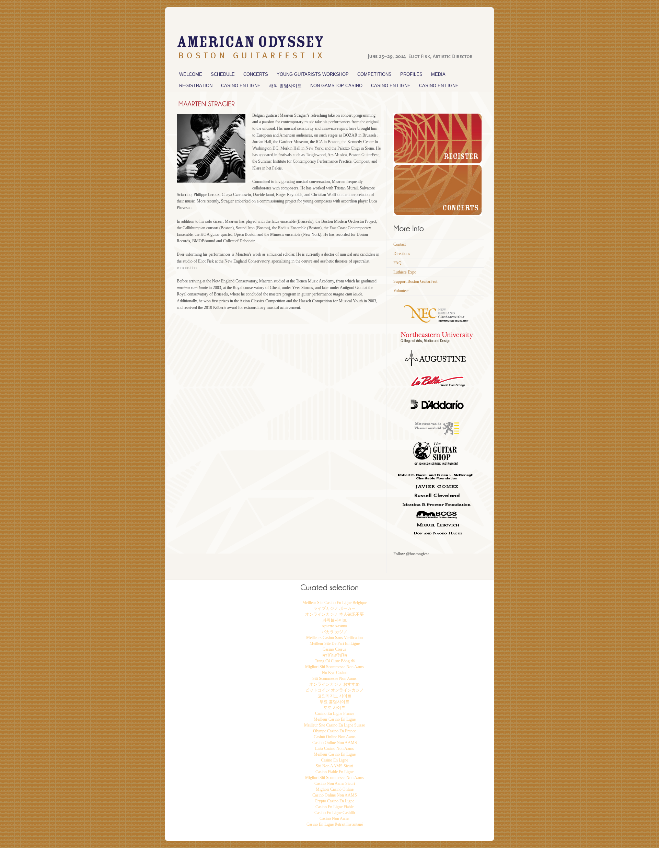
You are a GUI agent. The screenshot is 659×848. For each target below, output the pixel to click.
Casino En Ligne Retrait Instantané (335, 824)
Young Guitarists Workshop (313, 74)
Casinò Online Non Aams (335, 736)
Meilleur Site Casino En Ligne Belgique (334, 602)
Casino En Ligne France (334, 713)
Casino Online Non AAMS (334, 742)
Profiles (411, 74)
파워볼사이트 (334, 620)
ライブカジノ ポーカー (334, 608)
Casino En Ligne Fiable (334, 806)
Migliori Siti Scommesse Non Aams (334, 666)
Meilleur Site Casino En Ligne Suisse (334, 725)
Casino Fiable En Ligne (334, 771)
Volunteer (401, 290)
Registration (195, 85)
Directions (401, 253)
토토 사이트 (334, 707)
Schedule (223, 74)
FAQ (397, 262)
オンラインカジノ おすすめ (334, 684)
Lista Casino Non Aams (334, 748)
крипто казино (334, 626)
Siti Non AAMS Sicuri (334, 766)
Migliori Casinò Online (335, 789)
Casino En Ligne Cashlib (334, 812)
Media (438, 74)
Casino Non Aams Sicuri (334, 783)
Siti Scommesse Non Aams (334, 678)
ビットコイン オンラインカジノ (334, 690)
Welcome (190, 74)
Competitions (374, 74)
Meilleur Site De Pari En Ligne (335, 643)
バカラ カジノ (334, 631)
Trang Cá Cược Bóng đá (335, 661)
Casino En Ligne (241, 85)
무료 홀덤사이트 (334, 701)
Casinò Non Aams (334, 818)
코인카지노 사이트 (334, 696)
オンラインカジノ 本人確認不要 (334, 614)
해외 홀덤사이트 (285, 85)
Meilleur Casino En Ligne (335, 719)
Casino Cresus (334, 649)
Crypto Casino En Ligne (334, 801)
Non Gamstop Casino (336, 85)
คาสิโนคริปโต (334, 655)
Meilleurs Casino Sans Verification (334, 637)
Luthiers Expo (404, 272)
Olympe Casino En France (334, 731)
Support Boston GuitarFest (415, 281)
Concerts (255, 74)
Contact (399, 244)
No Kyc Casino (334, 672)
